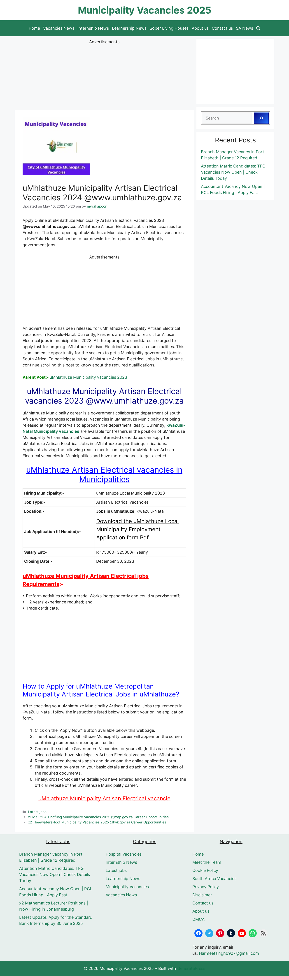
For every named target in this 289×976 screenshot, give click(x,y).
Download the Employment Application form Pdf (137, 529)
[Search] (261, 118)
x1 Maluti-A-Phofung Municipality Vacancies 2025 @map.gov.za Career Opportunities (98, 817)
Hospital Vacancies (124, 854)
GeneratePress (191, 968)
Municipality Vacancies (127, 886)
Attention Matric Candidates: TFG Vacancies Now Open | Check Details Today (233, 172)
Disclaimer (202, 894)
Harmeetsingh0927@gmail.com (229, 953)
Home (34, 28)
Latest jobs (37, 812)
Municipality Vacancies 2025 (144, 10)
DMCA (198, 919)
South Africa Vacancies (214, 878)
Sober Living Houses (169, 28)
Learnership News (129, 28)
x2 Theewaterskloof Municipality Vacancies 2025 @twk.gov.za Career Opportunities (97, 822)
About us (200, 28)
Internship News (93, 28)
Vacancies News (58, 28)
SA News (244, 28)
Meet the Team (206, 862)
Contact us (222, 28)
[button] (258, 28)
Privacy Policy (205, 886)
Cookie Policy (205, 870)
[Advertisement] (104, 76)
